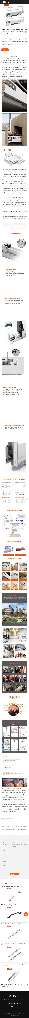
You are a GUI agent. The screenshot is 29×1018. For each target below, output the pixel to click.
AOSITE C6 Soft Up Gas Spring (10, 905)
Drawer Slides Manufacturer (21, 826)
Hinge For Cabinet (15, 62)
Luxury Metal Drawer (6, 169)
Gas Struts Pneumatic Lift (11, 809)
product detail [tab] (14, 56)
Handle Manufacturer (22, 829)
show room (13, 886)
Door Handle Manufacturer (7, 819)
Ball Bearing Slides (6, 886)
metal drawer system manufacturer (8, 829)
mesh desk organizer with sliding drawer (13, 808)
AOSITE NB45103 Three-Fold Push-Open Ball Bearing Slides (14, 964)
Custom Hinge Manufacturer (7, 826)
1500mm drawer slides (11, 811)
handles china (8, 62)
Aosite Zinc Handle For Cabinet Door (11, 924)
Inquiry (4, 49)
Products (19, 886)
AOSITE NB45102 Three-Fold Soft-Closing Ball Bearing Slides (14, 985)
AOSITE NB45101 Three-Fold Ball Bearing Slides (13, 944)
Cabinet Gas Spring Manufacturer (8, 823)
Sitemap (16, 1015)
